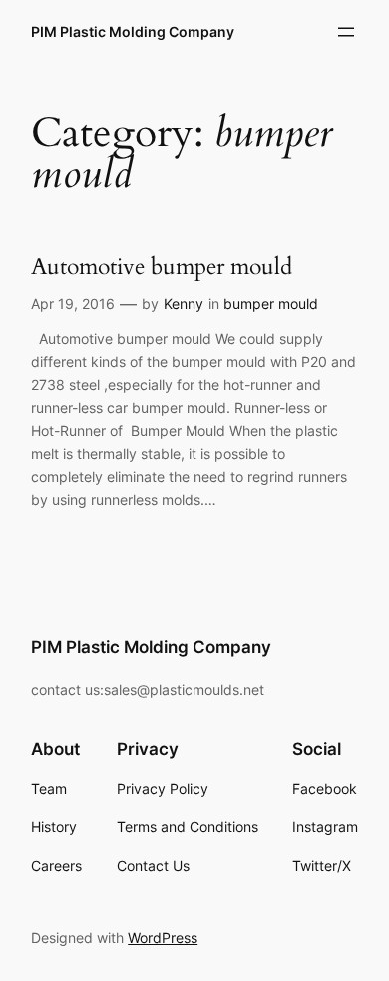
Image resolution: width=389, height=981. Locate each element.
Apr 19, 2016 (73, 303)
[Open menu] (346, 32)
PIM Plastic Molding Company (132, 31)
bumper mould (270, 303)
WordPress (162, 937)
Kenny (183, 303)
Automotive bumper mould (161, 266)
